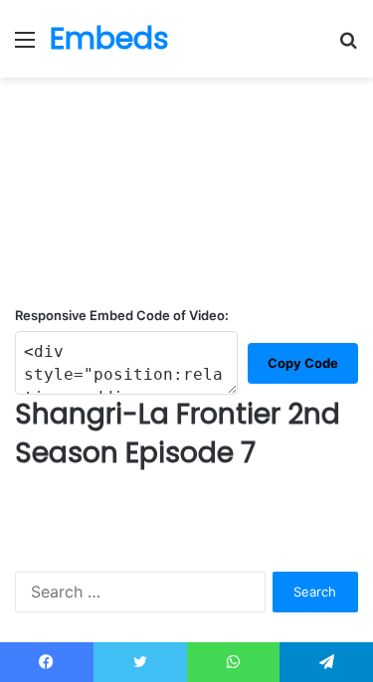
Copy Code (303, 363)
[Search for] (348, 46)
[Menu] (25, 46)
